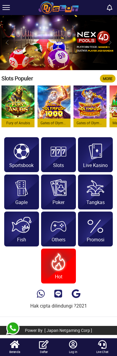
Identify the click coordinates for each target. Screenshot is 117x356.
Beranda (14, 352)
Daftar (44, 352)
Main (18, 101)
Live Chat (102, 352)
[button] (110, 42)
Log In (73, 352)
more (107, 78)
